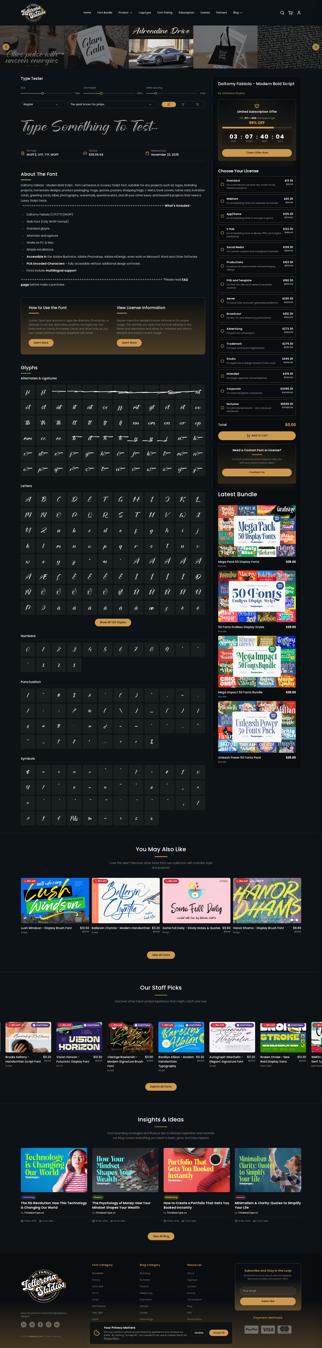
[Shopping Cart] (290, 13)
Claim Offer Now (257, 153)
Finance (144, 1286)
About (190, 1273)
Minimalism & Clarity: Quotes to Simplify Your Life (268, 1205)
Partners (221, 12)
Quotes (144, 1312)
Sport (95, 1319)
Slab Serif (97, 1312)
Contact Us (257, 472)
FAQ (189, 1312)
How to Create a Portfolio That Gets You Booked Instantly (196, 1205)
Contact (191, 1286)
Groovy (96, 1279)
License (205, 12)
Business (145, 1279)
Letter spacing (154, 87)
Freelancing (146, 1293)
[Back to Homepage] (33, 13)
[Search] (282, 13)
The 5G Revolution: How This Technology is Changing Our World (54, 1205)
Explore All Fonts (161, 1086)
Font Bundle (104, 12)
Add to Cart (259, 435)
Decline (199, 1332)
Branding (145, 1273)
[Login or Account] (299, 13)
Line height (90, 87)
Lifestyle (144, 1306)
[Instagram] (49, 1325)
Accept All (219, 1332)
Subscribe (267, 1301)
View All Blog (161, 1236)
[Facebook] (40, 1325)
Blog (236, 12)
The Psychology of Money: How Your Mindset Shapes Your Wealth (121, 1205)
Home (87, 12)
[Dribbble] (32, 1325)
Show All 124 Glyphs (113, 622)
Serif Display (99, 1306)
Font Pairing (164, 12)
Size (23, 87)
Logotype (145, 12)
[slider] (42, 93)
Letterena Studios (233, 93)
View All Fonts (161, 955)
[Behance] (24, 1325)
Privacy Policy (194, 1319)
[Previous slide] (6, 47)
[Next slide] (316, 47)
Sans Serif (97, 1286)
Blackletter (97, 1273)
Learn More (41, 343)
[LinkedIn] (57, 1325)
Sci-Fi (95, 1293)
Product (124, 12)
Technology (146, 1319)
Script (95, 1299)
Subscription (186, 12)
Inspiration (146, 1299)
